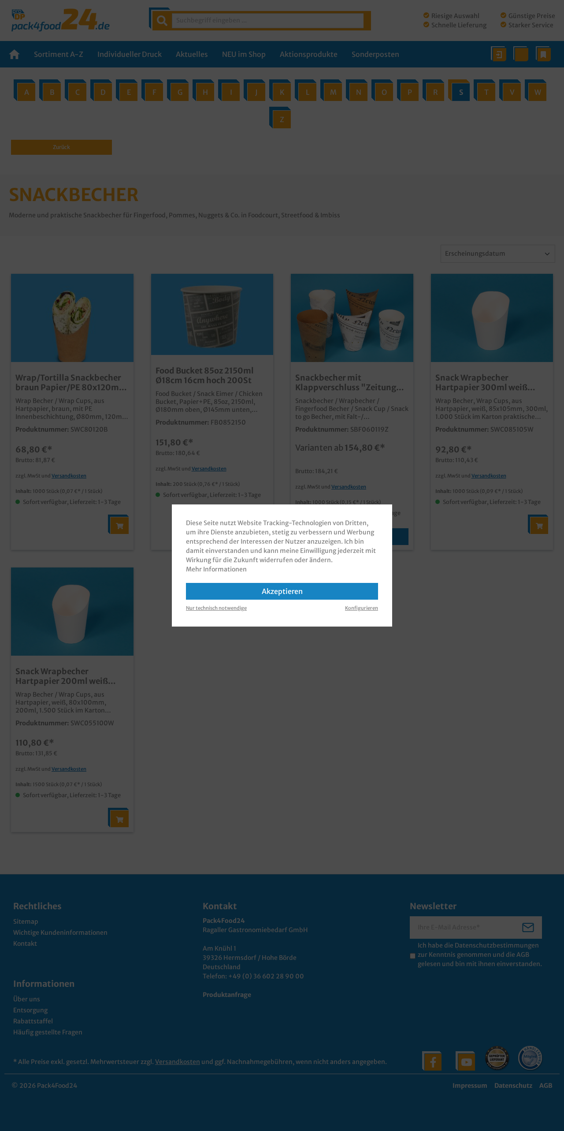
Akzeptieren (282, 591)
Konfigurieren (361, 608)
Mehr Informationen (216, 569)
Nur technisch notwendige (216, 608)
